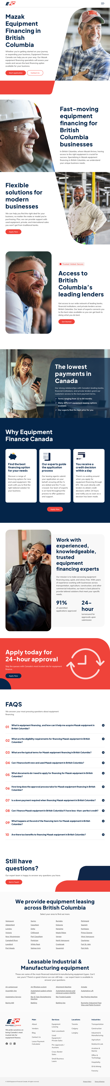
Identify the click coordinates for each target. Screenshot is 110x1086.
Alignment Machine (63, 987)
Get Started (66, 322)
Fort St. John (86, 944)
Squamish (60, 948)
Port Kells (85, 948)
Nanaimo (59, 929)
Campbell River (11, 940)
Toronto (75, 1024)
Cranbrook (60, 944)
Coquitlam (35, 925)
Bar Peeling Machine (89, 997)
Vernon (58, 936)
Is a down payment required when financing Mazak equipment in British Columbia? (50, 800)
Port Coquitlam (37, 936)
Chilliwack (35, 933)
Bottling (34, 1003)
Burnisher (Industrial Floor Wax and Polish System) (91, 1004)
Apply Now (13, 232)
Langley (8, 929)
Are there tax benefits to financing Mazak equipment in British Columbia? (45, 834)
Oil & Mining (96, 1066)
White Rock (35, 944)
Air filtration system (39, 987)
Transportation (97, 1024)
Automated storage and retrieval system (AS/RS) (66, 992)
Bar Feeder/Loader (63, 997)
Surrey (33, 921)
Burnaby (59, 921)
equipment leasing (80, 403)
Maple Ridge (61, 933)
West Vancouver (87, 936)
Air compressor (11, 987)
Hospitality (96, 1062)
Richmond (85, 921)
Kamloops (85, 929)
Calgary (75, 1028)
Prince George (86, 933)
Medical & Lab (97, 1044)
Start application (15, 73)
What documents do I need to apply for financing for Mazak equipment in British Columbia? (49, 775)
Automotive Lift (87, 991)
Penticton (34, 940)
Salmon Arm (36, 948)
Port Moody (10, 948)
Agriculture (96, 1040)
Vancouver (9, 921)
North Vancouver (62, 940)
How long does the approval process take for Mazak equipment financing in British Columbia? (50, 788)
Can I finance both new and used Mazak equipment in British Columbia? (44, 762)
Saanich (84, 925)
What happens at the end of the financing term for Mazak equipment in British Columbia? (47, 822)
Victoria (8, 933)
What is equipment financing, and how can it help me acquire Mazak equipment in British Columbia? (49, 727)
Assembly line (11, 991)
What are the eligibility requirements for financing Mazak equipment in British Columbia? (47, 740)
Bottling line (60, 1003)
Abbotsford (10, 925)
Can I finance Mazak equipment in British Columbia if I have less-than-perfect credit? (51, 810)
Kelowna (59, 925)
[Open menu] (103, 3)
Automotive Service (13, 997)
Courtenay (85, 940)
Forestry (95, 1071)
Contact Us (35, 73)
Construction (97, 1028)
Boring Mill (9, 1003)
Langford (9, 944)
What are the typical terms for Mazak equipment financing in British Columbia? (48, 752)
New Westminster (12, 936)
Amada (84, 987)
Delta (33, 929)
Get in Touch (14, 882)
